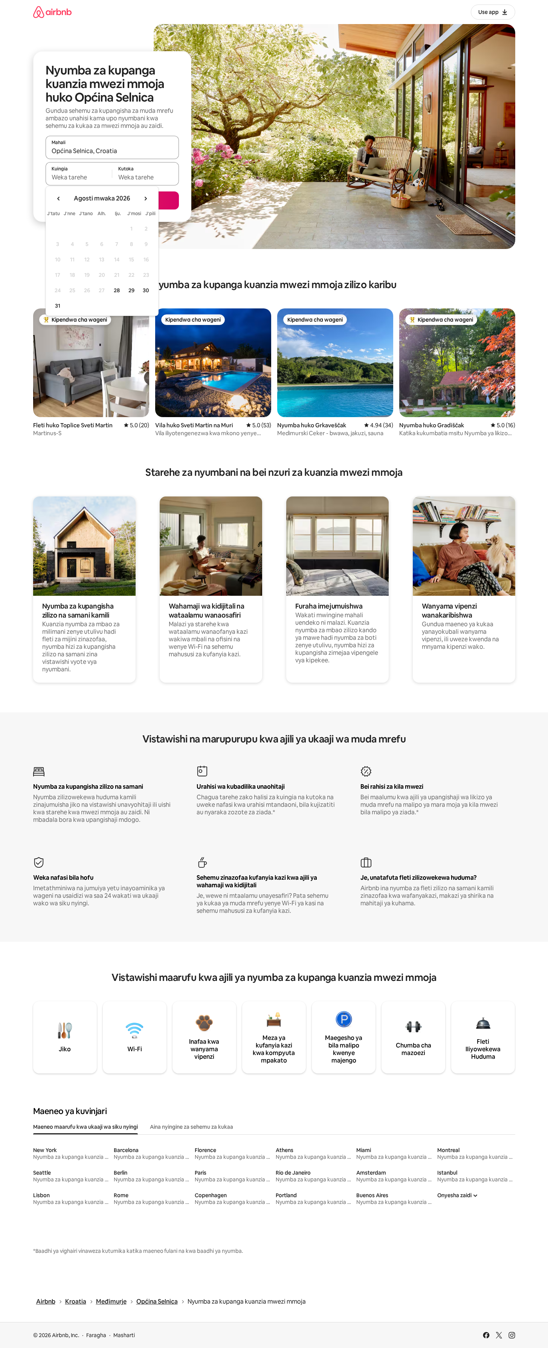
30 (146, 290)
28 (117, 290)
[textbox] (79, 177)
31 (57, 305)
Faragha (96, 1335)
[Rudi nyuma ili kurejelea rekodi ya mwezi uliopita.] (58, 198)
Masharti (124, 1335)
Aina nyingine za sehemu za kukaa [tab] (191, 1126)
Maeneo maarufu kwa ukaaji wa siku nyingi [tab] (85, 1126)
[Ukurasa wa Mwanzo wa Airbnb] (52, 12)
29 (131, 290)
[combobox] (112, 150)
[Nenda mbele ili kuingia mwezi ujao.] (145, 198)
